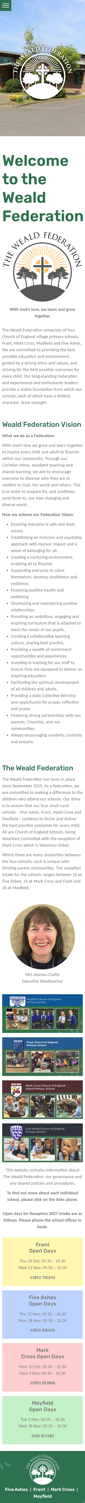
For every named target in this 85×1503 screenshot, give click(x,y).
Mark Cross (63, 1489)
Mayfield (43, 1496)
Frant (39, 1489)
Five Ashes (16, 1489)
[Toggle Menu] (5, 5)
